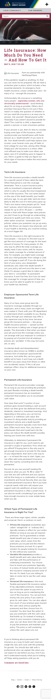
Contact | (20, 680)
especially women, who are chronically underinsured (24, 102)
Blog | (13, 680)
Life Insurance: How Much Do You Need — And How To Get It (25, 55)
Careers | (27, 680)
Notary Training (37, 680)
